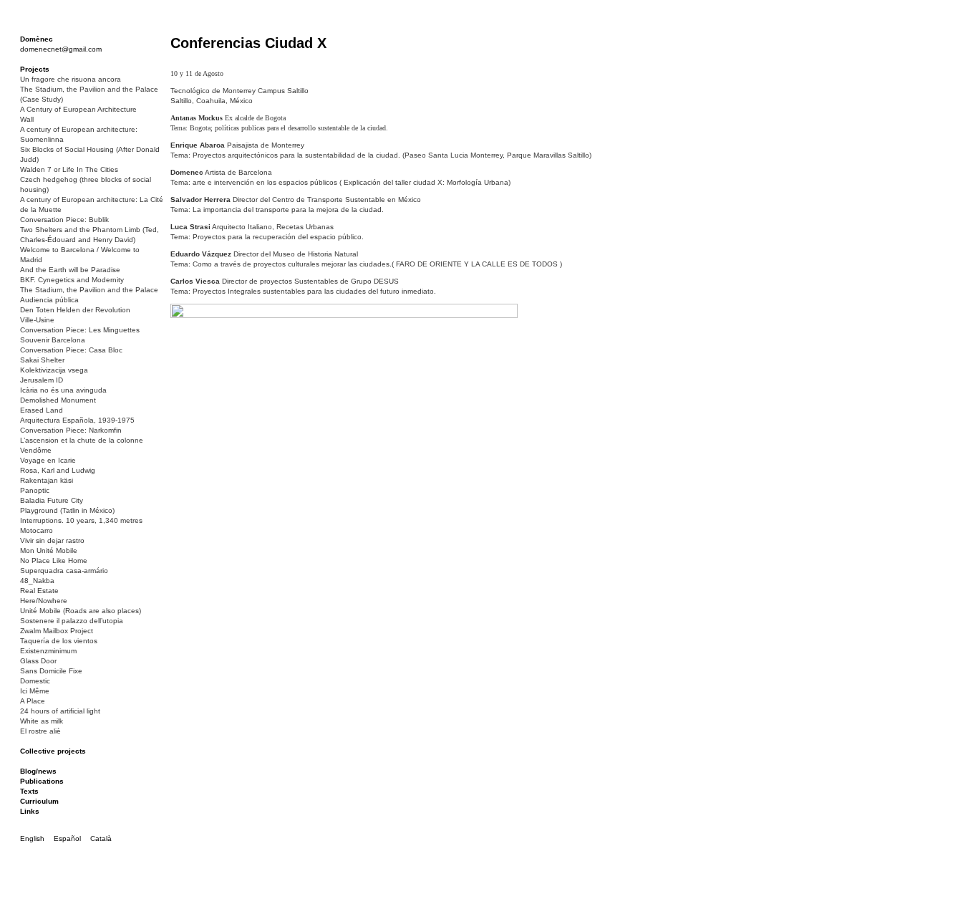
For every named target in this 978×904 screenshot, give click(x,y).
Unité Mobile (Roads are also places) (80, 611)
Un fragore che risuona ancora (70, 79)
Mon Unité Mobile (48, 550)
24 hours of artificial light (60, 711)
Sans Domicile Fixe (51, 671)
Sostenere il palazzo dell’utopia (71, 621)
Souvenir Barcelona (52, 340)
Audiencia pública (49, 300)
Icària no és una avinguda (63, 390)
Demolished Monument (58, 400)
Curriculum (39, 801)
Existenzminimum (48, 651)
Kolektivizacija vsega (54, 370)
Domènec (36, 39)
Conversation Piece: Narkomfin (71, 430)
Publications (42, 781)
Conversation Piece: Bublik (64, 219)
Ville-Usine (37, 320)
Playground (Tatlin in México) (67, 510)
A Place (32, 701)
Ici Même (34, 691)
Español (67, 838)
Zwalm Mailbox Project (56, 631)
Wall (27, 119)
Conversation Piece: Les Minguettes (80, 330)
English (32, 838)
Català (101, 838)
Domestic (35, 681)
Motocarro (36, 530)
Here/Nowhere (43, 601)
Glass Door (38, 661)
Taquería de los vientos (58, 641)
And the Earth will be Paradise (70, 270)
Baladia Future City (51, 500)
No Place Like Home (53, 560)
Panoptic (34, 490)
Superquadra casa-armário (64, 570)
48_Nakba (37, 581)
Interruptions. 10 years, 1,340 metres (81, 520)
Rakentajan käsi (46, 480)
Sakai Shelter (42, 360)
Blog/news (38, 771)
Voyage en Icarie (48, 460)
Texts (29, 791)
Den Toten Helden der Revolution (75, 310)
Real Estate (39, 591)
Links (29, 811)
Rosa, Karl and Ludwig (57, 470)
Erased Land (41, 410)
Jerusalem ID (41, 380)
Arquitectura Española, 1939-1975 (77, 420)
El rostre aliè (40, 731)
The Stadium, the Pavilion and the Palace (89, 290)
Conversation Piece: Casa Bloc (71, 350)
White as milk (41, 721)
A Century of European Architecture (78, 109)
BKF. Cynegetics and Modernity (72, 280)
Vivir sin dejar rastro (52, 540)
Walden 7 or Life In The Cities (69, 169)
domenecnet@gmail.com (61, 49)
